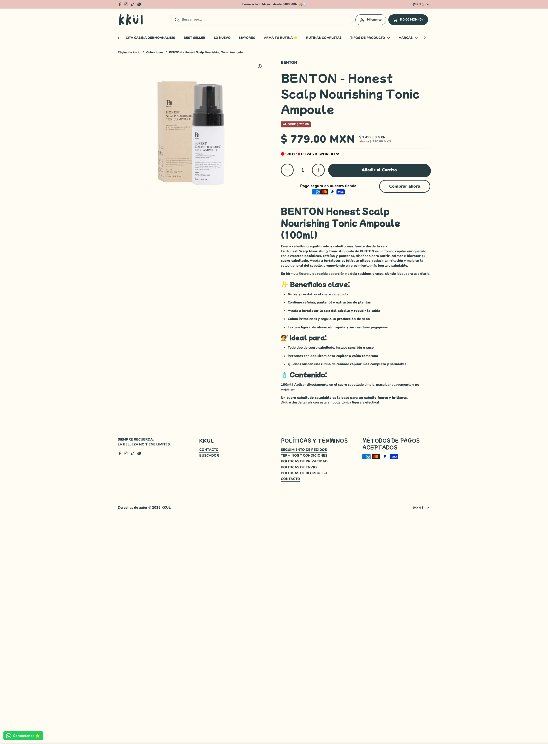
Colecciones (154, 52)
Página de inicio (129, 52)
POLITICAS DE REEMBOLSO (304, 473)
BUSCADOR (209, 455)
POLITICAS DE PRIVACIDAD (304, 461)
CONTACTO (209, 449)
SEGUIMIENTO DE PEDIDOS (304, 449)
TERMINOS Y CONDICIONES (304, 455)
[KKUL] (131, 19)
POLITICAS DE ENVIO (299, 467)
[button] (408, 19)
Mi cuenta (374, 19)
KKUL (166, 507)
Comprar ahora (404, 186)
